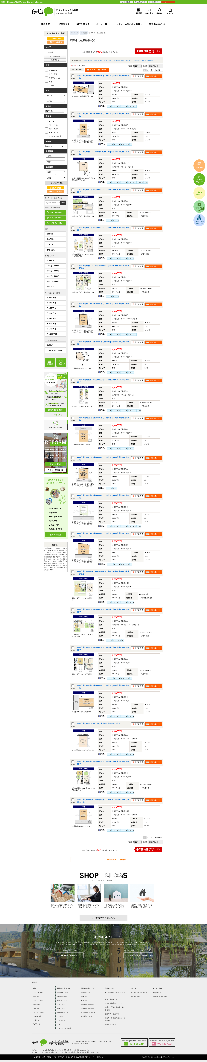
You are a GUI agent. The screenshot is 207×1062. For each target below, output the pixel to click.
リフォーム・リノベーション (139, 993)
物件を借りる (83, 24)
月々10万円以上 (53, 334)
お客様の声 (37, 1016)
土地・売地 (136, 60)
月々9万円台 (51, 329)
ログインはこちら (55, 415)
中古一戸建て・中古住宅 (112, 60)
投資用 (51, 85)
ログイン (168, 2)
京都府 (50, 52)
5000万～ (50, 286)
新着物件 (50, 345)
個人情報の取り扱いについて (85, 1057)
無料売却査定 (55, 535)
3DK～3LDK (53, 129)
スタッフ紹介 (38, 1000)
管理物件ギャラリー (160, 996)
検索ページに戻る (55, 42)
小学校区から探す (56, 223)
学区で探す (61, 1004)
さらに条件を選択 (57, 183)
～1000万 (50, 260)
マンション (51, 244)
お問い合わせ (38, 1020)
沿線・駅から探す (56, 212)
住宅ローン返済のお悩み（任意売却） (115, 1019)
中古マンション (126, 60)
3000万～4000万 (53, 276)
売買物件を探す (62, 993)
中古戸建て (51, 239)
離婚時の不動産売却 (112, 1014)
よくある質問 (54, 525)
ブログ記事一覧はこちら (103, 918)
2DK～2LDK (53, 125)
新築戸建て (51, 234)
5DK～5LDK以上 (55, 136)
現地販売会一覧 (62, 1012)
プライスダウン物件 (54, 350)
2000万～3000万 (53, 271)
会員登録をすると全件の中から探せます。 (100, 51)
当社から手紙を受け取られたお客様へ (115, 1008)
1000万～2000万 (53, 266)
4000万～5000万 (53, 281)
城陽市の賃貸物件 (87, 1008)
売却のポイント (55, 521)
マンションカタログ (64, 1028)
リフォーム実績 (134, 996)
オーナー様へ (102, 24)
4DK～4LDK (53, 133)
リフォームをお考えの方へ (129, 24)
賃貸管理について (159, 993)
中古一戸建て (54, 74)
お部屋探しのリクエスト (89, 1016)
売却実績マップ (110, 1024)
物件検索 (127, 2)
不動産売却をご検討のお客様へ (115, 994)
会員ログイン (62, 1000)
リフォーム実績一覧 (55, 470)
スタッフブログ (38, 1012)
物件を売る (64, 24)
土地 (50, 82)
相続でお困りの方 (55, 517)
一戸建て (60, 1016)
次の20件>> (158, 70)
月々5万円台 (51, 308)
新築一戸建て (54, 70)
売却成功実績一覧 (111, 999)
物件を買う (46, 24)
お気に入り (141, 2)
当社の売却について (56, 508)
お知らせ (36, 1008)
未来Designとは (157, 24)
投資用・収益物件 (147, 60)
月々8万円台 (51, 324)
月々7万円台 (51, 318)
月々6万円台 (51, 313)
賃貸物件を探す (86, 993)
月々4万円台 (51, 303)
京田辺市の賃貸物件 (88, 1012)
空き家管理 (53, 512)
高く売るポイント (55, 529)
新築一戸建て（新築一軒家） (93, 60)
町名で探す (61, 1008)
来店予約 (155, 2)
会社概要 (36, 996)
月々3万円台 (51, 298)
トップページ (38, 993)
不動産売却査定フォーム (113, 1003)
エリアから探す (55, 218)
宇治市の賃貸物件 (87, 1004)
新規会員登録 (62, 996)
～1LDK (52, 121)
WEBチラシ (37, 1024)
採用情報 (36, 1004)
